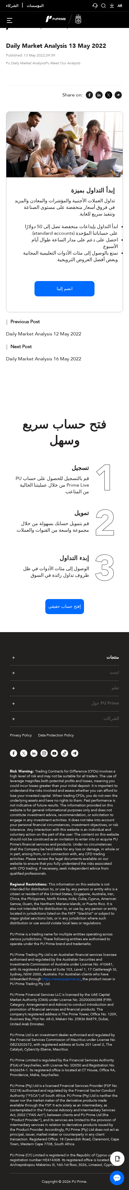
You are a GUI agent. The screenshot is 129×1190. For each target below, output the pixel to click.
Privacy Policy (21, 735)
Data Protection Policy (56, 735)
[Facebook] (89, 95)
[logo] (68, 20)
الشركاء (12, 6)
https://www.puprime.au (61, 979)
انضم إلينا (65, 289)
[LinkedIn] (99, 95)
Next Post (21, 346)
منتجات (112, 657)
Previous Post (25, 321)
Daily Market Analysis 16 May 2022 (43, 359)
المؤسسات (35, 6)
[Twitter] (108, 95)
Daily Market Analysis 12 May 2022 (43, 334)
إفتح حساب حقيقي (64, 606)
